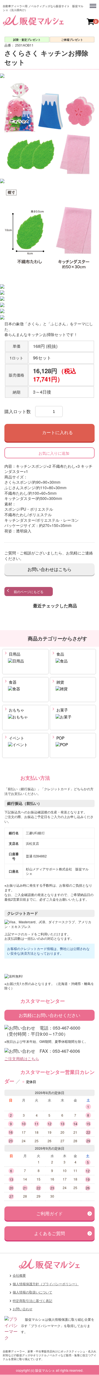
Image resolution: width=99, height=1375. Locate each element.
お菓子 (61, 710)
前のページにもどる (28, 591)
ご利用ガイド (49, 1213)
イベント (16, 738)
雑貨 (59, 682)
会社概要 (19, 1275)
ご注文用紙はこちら (21, 1059)
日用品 (14, 654)
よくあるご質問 (49, 1233)
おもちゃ (16, 710)
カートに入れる (57, 433)
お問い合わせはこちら (50, 569)
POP (59, 738)
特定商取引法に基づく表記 (32, 1300)
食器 (12, 682)
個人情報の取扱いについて (32, 1292)
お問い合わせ (22, 1309)
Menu (93, 3)
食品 (59, 654)
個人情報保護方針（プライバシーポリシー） (46, 1284)
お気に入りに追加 (53, 453)
